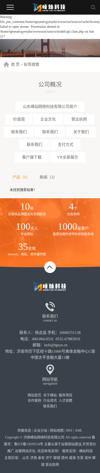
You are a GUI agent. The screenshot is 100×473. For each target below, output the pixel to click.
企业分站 (40, 430)
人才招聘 (65, 400)
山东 (25, 458)
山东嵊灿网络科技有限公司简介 (50, 106)
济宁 (49, 458)
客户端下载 (32, 157)
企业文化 (48, 119)
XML (79, 430)
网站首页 (34, 395)
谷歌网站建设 (71, 444)
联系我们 (19, 132)
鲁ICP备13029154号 (28, 444)
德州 (64, 458)
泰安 (41, 458)
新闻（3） (48, 177)
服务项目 (65, 395)
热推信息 (24, 430)
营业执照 (79, 119)
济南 (33, 458)
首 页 (15, 64)
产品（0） (21, 177)
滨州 (87, 458)
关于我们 (81, 132)
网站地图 (57, 430)
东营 (80, 458)
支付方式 (65, 144)
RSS (69, 430)
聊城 (56, 458)
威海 (72, 458)
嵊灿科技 (86, 451)
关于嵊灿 (50, 395)
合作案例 (34, 400)
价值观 (19, 119)
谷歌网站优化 (25, 451)
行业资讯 (50, 400)
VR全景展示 (67, 157)
